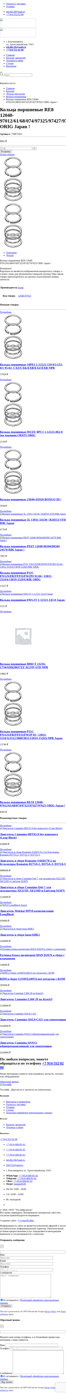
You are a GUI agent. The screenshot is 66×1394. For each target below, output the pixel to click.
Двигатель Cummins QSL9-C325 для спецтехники (33, 1019)
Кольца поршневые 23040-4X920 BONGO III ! (30, 499)
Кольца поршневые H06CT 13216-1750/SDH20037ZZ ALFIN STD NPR (24, 665)
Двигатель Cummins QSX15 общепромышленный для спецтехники (26, 1044)
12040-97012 (24, 296)
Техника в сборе (14, 60)
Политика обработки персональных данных (29, 1112)
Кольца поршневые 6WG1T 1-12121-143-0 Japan (32, 600)
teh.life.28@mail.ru (15, 11)
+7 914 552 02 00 (14, 14)
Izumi (20, 287)
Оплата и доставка (16, 3)
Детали (10, 255)
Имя (2, 1254)
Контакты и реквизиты (18, 1101)
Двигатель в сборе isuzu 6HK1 (20, 934)
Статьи (10, 63)
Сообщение (6, 1272)
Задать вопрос (7, 154)
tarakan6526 (20, 1184)
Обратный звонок (9, 1081)
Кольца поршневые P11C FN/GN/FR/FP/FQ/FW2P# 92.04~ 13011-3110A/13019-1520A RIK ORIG (26, 576)
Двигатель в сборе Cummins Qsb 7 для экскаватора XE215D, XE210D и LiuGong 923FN (32, 889)
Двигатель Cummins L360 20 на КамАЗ (26, 999)
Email (3, 1260)
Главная (10, 55)
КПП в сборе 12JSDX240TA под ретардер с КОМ (32, 979)
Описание (11, 252)
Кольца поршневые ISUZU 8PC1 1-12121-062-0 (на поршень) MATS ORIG (31, 433)
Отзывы (10, 6)
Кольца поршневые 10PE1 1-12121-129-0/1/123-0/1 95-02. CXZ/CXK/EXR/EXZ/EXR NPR (31, 366)
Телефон (4, 1266)
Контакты (11, 66)
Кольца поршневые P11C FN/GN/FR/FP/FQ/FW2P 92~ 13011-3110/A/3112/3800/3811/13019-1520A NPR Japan (31, 735)
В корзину (5, 151)
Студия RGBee (26, 1220)
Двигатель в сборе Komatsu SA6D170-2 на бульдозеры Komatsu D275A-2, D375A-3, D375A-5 (33, 862)
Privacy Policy (51, 1311)
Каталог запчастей (15, 58)
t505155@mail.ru (14, 1165)
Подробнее (6, 312)
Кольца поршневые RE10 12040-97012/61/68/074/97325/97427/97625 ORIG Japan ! (32, 804)
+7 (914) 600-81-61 (15, 1144)
